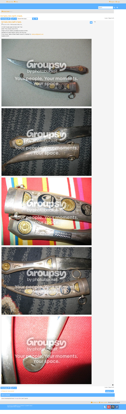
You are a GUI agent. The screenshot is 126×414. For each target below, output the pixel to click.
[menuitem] (16, 2)
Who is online (5, 395)
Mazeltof (18, 406)
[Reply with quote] (91, 22)
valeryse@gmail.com (37, 34)
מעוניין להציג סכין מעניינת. (11, 16)
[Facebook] (117, 407)
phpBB (14, 405)
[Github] (113, 407)
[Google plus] (109, 407)
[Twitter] (105, 407)
